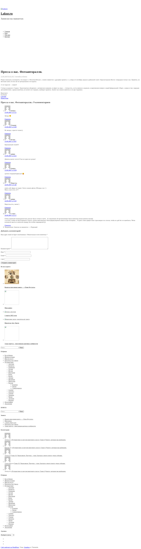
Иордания (11, 372)
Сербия (10, 390)
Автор (17, 76)
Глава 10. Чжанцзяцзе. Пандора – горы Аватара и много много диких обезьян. (36, 455)
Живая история (10, 357)
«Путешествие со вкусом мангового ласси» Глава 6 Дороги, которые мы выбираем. (38, 440)
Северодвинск (17, 388)
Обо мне (7, 35)
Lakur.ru (7, 13)
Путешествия (9, 362)
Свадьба (3, 96)
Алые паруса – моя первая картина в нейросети (21, 344)
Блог (6, 33)
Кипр (10, 374)
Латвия (10, 378)
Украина (11, 395)
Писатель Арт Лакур (12, 323)
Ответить (8, 119)
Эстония (11, 398)
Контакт (7, 37)
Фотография (9, 402)
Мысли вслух (9, 359)
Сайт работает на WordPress (10, 547)
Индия (10, 371)
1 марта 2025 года (11, 315)
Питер (14, 386)
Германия (11, 367)
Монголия (11, 381)
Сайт (2, 259)
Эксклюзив (8, 404)
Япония (11, 400)
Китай (10, 376)
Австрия (11, 364)
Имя (3, 252)
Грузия (10, 369)
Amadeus (27, 547)
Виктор (7, 447)
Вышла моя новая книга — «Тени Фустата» (20, 287)
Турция (10, 393)
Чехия (10, 397)
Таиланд (11, 392)
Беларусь (11, 366)
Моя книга (8, 308)
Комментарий (6, 248)
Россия (10, 383)
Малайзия (11, 379)
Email (3, 255)
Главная (7, 31)
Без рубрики (23, 76)
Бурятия (15, 385)
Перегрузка (4, 98)
